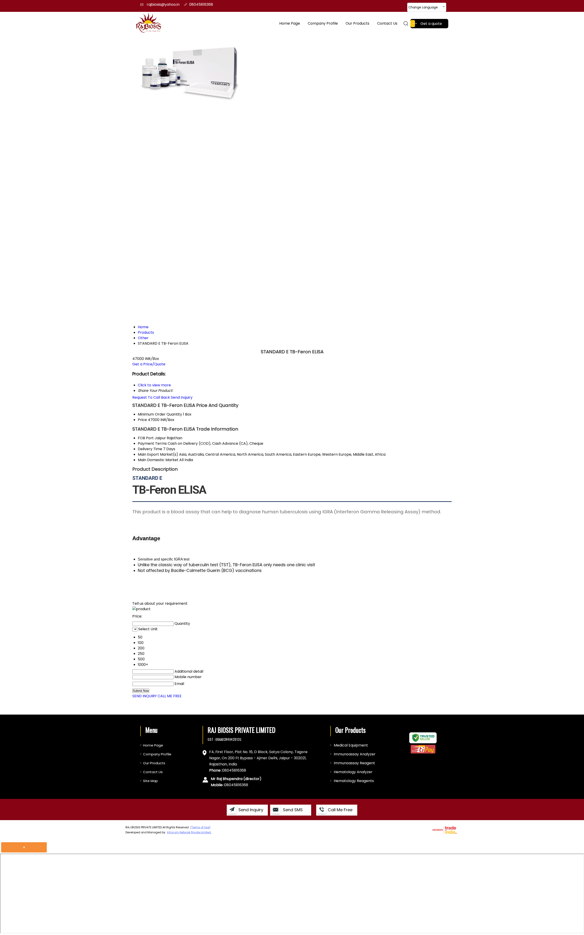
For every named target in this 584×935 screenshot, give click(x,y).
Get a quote (431, 23)
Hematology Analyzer (353, 772)
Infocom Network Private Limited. (189, 832)
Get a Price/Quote (148, 364)
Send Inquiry (182, 397)
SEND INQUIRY (144, 696)
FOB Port (146, 438)
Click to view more (154, 385)
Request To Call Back (151, 397)
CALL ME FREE (170, 696)
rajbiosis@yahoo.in (163, 4)
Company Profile (323, 23)
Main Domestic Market (158, 459)
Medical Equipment (351, 745)
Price (142, 419)
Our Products (357, 23)
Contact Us (387, 23)
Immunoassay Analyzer (354, 754)
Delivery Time (150, 449)
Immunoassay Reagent (354, 763)
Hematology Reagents (354, 780)
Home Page (289, 23)
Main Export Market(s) (158, 454)
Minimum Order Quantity (160, 414)
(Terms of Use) (200, 827)
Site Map (150, 780)
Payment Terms (152, 443)
